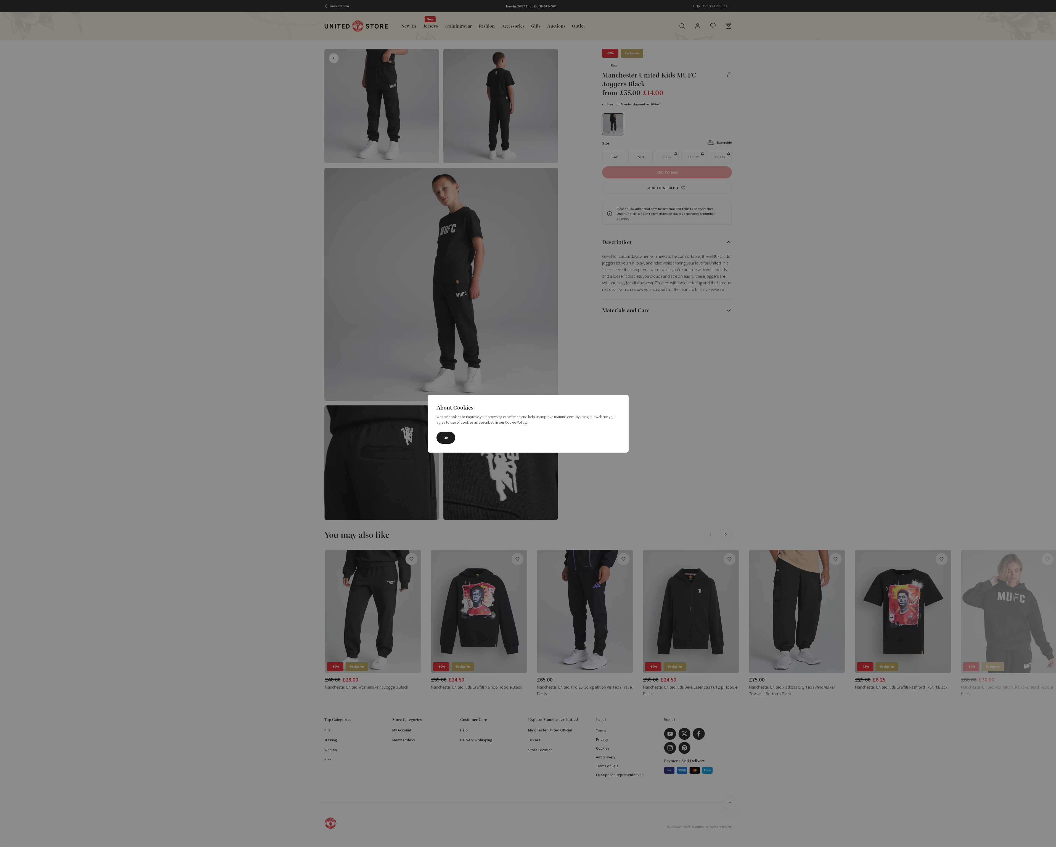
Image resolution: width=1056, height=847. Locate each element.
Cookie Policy (515, 422)
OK (445, 437)
